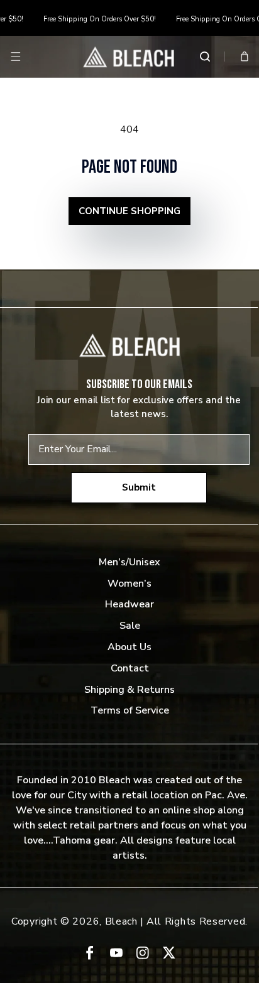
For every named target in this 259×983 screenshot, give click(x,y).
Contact (130, 668)
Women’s (129, 583)
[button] (16, 56)
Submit (139, 487)
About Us (129, 647)
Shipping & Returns (129, 690)
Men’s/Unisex (129, 562)
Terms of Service (130, 710)
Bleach (121, 921)
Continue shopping (129, 211)
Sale (129, 626)
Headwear (129, 604)
